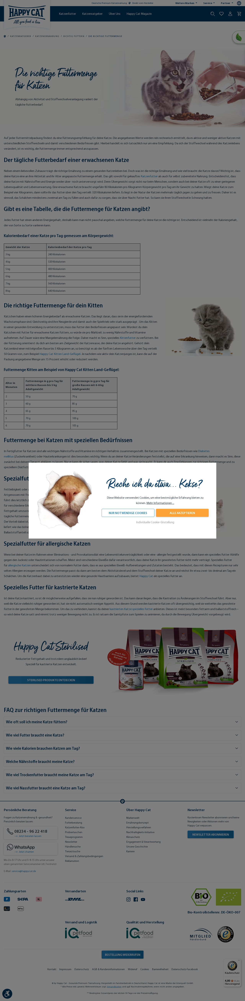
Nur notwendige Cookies (128, 513)
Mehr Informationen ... (160, 503)
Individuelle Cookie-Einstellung (155, 522)
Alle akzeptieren (182, 513)
